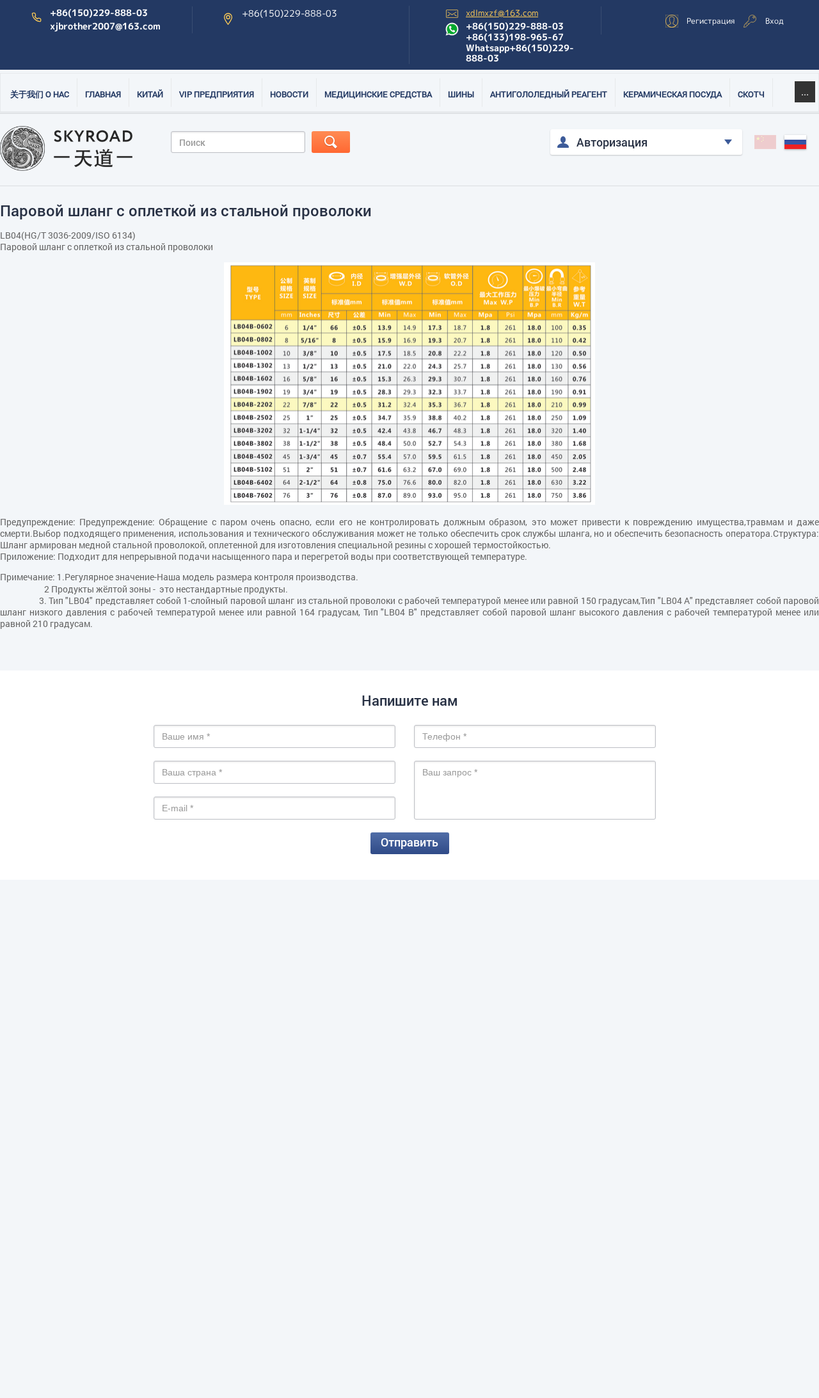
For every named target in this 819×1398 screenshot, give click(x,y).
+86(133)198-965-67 (515, 37)
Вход (774, 20)
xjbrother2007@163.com (105, 26)
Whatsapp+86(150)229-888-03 (520, 53)
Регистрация (711, 20)
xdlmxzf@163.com (502, 13)
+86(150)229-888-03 (99, 12)
